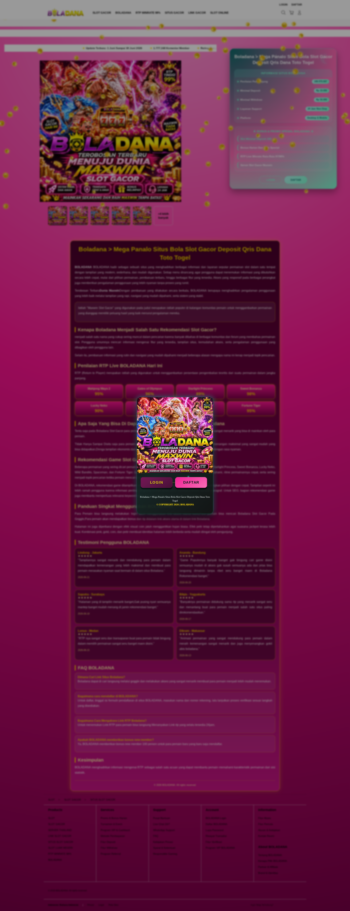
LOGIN (156, 482)
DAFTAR (191, 482)
